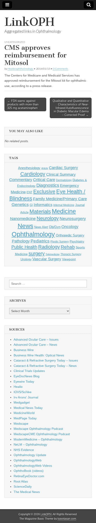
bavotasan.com (67, 518)
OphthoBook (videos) (29, 471)
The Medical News (27, 492)
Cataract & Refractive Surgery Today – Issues (46, 360)
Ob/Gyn (55, 227)
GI (31, 205)
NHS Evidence (24, 450)
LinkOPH (29, 22)
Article (44, 168)
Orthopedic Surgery (70, 235)
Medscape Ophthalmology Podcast (38, 428)
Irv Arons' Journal (26, 397)
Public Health (24, 246)
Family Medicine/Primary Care (60, 199)
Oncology (69, 226)
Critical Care (44, 180)
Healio (18, 386)
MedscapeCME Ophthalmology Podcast (42, 434)
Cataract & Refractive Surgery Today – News (45, 366)
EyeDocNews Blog (27, 376)
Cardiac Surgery (63, 168)
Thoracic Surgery (71, 254)
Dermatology (64, 180)
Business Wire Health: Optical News (39, 355)
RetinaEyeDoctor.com (29, 476)
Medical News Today (28, 408)
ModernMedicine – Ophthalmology (38, 439)
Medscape (21, 423)
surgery (37, 253)
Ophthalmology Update (30, 455)
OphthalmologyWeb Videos (33, 465)
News (25, 225)
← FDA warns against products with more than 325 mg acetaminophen (22, 104)
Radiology (49, 247)
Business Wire (24, 350)
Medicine (64, 211)
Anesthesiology (29, 168)
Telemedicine (53, 254)
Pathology (21, 241)
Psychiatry (77, 241)
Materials (40, 211)
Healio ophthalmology (20, 68)
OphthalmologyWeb (28, 460)
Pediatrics (40, 241)
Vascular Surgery (46, 259)
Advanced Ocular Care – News (35, 344)
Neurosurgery (73, 218)
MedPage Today (25, 418)
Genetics (20, 204)
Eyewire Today (24, 381)
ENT (29, 192)
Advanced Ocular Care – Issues (36, 339)
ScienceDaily (23, 486)
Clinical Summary (61, 174)
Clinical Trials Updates (29, 371)
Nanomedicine (23, 218)
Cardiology (32, 174)
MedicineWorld (24, 413)
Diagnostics (47, 185)
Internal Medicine (63, 205)
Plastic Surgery (59, 241)
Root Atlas (21, 481)
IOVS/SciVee (22, 392)
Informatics (43, 205)
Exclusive (44, 191)
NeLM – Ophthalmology (30, 444)
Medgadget (22, 402)
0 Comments (60, 68)
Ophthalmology (33, 234)
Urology (26, 259)
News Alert (41, 227)
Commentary (20, 180)
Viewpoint (69, 259)
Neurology (48, 218)
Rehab (68, 246)
